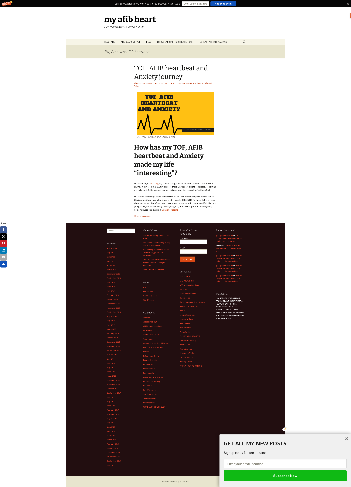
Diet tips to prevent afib (189, 306)
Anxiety (189, 83)
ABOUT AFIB (109, 42)
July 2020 (110, 282)
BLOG (148, 42)
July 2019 (110, 320)
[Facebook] (3, 229)
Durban (182, 310)
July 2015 (110, 465)
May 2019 (110, 325)
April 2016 (111, 435)
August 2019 (112, 316)
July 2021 (110, 252)
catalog (155, 183)
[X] (3, 236)
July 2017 (110, 397)
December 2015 (113, 452)
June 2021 (111, 257)
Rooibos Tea (185, 344)
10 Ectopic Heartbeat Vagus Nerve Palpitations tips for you (229, 238)
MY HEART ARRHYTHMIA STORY (213, 42)
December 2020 (113, 274)
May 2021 (110, 261)
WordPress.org (149, 300)
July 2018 (110, 359)
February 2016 (113, 444)
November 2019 (113, 308)
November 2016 (113, 414)
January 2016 (112, 448)
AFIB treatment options (189, 285)
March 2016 (111, 439)
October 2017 (112, 388)
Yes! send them (223, 3)
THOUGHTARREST (187, 357)
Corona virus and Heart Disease (192, 302)
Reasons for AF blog (188, 340)
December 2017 (113, 380)
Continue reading (171, 209)
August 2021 (112, 248)
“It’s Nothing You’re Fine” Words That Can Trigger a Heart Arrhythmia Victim (156, 252)
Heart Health (185, 323)
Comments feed (150, 296)
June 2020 (111, 286)
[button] (175, 3)
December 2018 (113, 342)
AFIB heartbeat (179, 83)
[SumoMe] (3, 264)
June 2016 (111, 427)
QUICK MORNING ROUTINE (190, 336)
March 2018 (111, 376)
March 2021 (111, 269)
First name (184, 238)
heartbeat (197, 83)
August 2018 (112, 354)
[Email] (3, 257)
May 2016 (110, 431)
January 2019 (112, 337)
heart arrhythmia (186, 319)
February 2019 (113, 333)
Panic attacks (185, 332)
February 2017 (113, 410)
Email (182, 248)
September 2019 (114, 312)
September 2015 (114, 461)
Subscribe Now (285, 475)
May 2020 (110, 291)
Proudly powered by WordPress (175, 481)
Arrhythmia (184, 289)
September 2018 (114, 350)
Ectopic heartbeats (187, 315)
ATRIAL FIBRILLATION (188, 293)
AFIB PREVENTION (187, 281)
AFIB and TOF (162, 83)
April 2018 (111, 371)
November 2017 (113, 384)
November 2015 (113, 456)
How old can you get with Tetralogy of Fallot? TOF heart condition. (229, 258)
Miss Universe (185, 327)
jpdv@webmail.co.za (224, 235)
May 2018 (110, 367)
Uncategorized (186, 361)
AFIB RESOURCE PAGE (130, 42)
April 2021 (111, 265)
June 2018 (111, 363)
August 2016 (112, 418)
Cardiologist (185, 298)
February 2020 (113, 295)
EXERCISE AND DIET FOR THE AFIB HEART (175, 42)
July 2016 (110, 422)
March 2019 (111, 329)
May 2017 (110, 401)
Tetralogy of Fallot (187, 353)
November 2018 (113, 346)
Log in (145, 287)
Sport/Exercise (186, 349)
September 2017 (114, 393)
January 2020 (112, 299)
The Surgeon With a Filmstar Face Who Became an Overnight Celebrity (156, 262)
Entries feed (148, 291)
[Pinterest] (3, 243)
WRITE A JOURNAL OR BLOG (191, 366)
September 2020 (114, 278)
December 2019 (113, 303)
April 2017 (111, 405)
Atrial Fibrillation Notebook (154, 269)
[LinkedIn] (3, 250)
